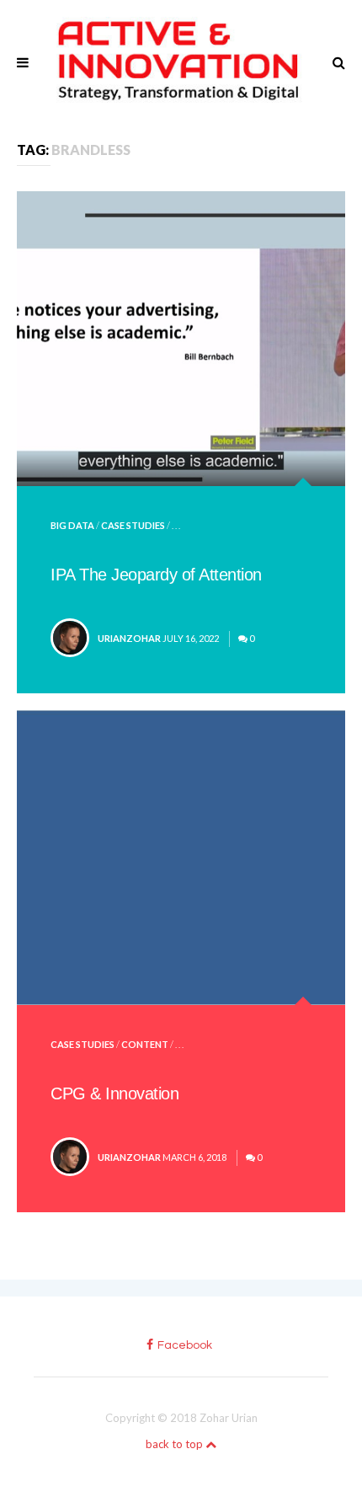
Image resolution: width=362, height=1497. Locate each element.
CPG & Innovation (114, 1093)
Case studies (133, 525)
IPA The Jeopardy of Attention (156, 574)
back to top (175, 1444)
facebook (184, 1345)
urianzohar (129, 638)
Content (144, 1044)
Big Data (72, 525)
